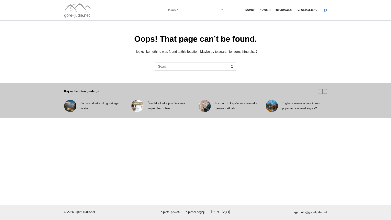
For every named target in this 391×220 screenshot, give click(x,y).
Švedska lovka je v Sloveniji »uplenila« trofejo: (166, 105)
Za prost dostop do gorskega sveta (99, 105)
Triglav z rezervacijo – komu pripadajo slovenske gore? (301, 105)
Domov (250, 10)
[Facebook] (325, 10)
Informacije (284, 10)
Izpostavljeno (307, 10)
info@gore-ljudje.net (314, 212)
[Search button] (222, 10)
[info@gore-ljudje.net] (296, 212)
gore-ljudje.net (77, 15)
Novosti (265, 10)
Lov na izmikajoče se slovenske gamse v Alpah (236, 105)
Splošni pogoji (195, 212)
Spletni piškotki (171, 212)
